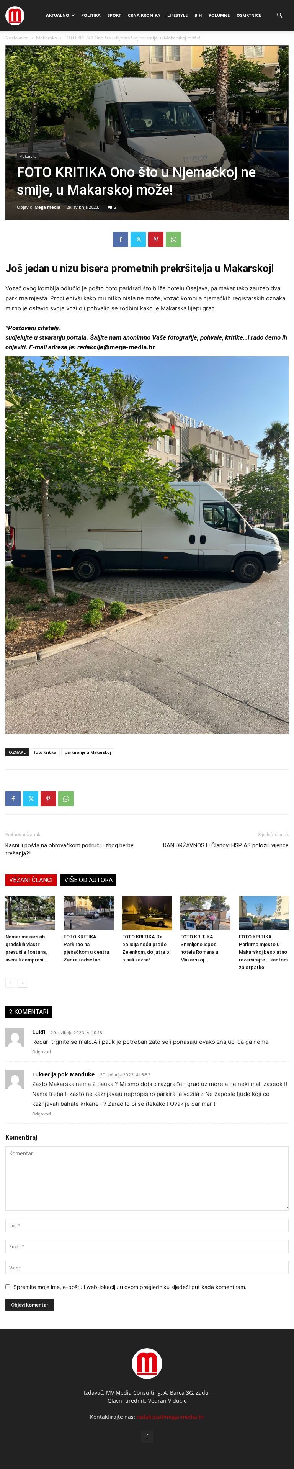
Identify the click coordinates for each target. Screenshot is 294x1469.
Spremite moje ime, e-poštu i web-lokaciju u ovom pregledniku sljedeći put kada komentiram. (130, 1287)
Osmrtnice (249, 15)
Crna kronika (144, 15)
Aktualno (57, 15)
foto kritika (45, 752)
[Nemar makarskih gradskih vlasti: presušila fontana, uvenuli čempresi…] (30, 913)
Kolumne (219, 15)
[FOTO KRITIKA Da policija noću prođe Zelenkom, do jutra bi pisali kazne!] (147, 913)
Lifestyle (177, 15)
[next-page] (22, 983)
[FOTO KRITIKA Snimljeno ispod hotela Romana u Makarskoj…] (205, 913)
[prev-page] (10, 983)
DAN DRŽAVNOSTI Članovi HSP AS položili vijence (226, 845)
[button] (279, 15)
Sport (114, 15)
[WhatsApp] (173, 239)
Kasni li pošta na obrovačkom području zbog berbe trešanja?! (69, 849)
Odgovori (41, 1052)
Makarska (46, 37)
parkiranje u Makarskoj (88, 752)
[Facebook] (120, 239)
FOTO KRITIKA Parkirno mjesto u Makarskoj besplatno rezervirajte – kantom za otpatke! (263, 952)
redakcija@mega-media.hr (170, 1416)
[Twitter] (138, 239)
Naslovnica (17, 37)
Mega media (47, 207)
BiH (198, 15)
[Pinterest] (155, 239)
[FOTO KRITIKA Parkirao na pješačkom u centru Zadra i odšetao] (88, 913)
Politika (91, 15)
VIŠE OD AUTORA (88, 880)
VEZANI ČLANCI (31, 880)
